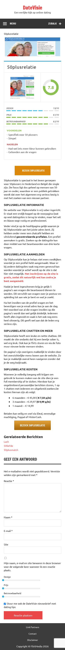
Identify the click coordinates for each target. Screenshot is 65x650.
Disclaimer (32, 640)
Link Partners (32, 627)
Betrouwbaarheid (12, 593)
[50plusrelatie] (32, 55)
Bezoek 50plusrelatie (32, 425)
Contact (33, 633)
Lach (6, 441)
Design (7, 576)
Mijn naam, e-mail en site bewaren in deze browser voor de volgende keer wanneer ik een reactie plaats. (32, 566)
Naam (8, 517)
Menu (13, 23)
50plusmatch (11, 449)
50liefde (8, 445)
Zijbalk (52, 23)
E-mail (8, 530)
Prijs (6, 585)
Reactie (9, 480)
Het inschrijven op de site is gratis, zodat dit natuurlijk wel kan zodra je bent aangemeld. (31, 277)
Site (6, 544)
